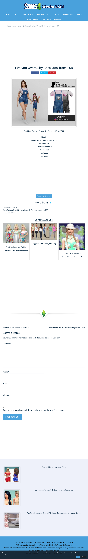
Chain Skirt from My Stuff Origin (54, 467)
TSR (50, 202)
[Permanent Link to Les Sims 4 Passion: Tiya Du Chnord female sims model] (72, 249)
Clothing (14, 207)
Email (5, 383)
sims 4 (27, 210)
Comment (7, 343)
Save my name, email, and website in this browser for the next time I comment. (35, 410)
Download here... (44, 196)
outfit (17, 210)
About (83, 557)
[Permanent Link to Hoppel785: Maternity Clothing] (44, 239)
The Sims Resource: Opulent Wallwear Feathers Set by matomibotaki (54, 513)
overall (22, 210)
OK (78, 557)
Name (6, 372)
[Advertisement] (44, 47)
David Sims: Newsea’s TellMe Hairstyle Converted (53, 490)
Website (6, 395)
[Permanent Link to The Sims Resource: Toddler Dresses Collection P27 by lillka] (16, 242)
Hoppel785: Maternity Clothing (44, 244)
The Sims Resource (37, 210)
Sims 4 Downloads (44, 6)
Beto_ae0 (10, 210)
